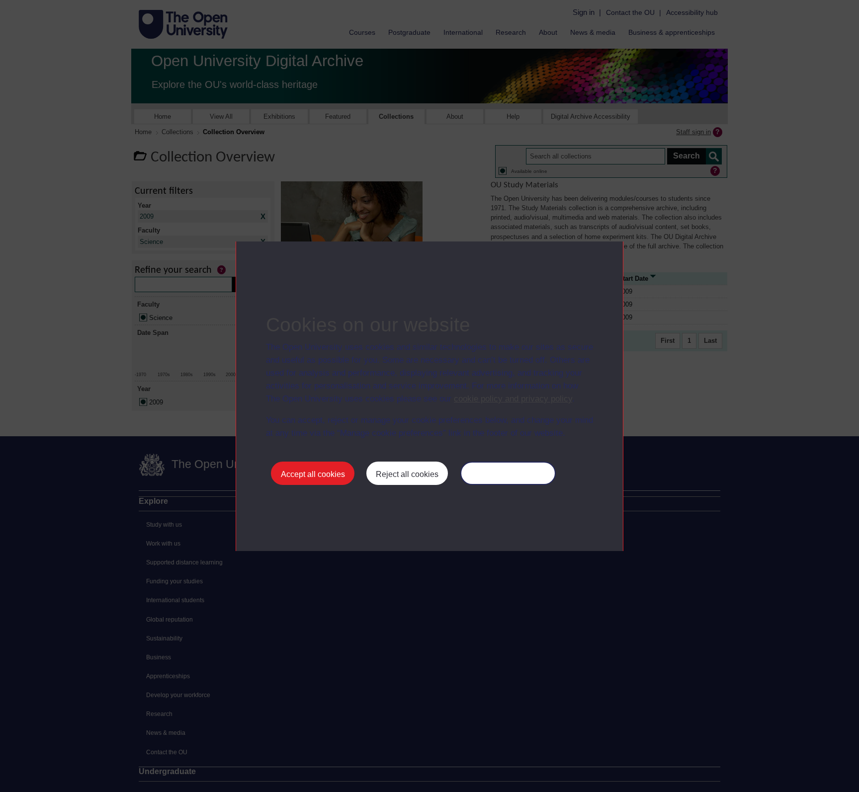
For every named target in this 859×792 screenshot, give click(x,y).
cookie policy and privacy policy (513, 398)
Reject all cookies (407, 474)
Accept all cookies (313, 474)
